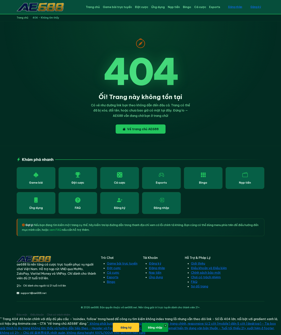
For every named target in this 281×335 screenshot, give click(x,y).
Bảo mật (22, 314)
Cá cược (200, 7)
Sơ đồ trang (199, 286)
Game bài (36, 182)
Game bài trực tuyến (117, 7)
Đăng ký (255, 7)
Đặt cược (141, 7)
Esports (214, 7)
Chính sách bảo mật (206, 272)
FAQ (78, 208)
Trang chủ (93, 7)
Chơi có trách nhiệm (206, 277)
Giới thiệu (198, 263)
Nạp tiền (174, 7)
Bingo (187, 7)
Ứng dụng (158, 7)
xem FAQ (55, 230)
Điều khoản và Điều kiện (209, 268)
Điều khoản (37, 314)
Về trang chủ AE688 (143, 129)
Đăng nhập (235, 7)
